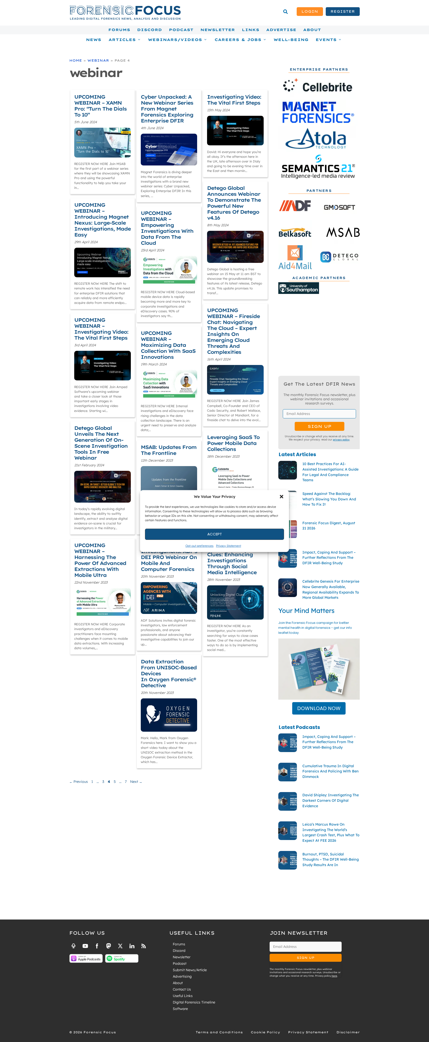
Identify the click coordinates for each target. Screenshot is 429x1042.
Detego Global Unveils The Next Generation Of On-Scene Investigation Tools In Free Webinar (101, 443)
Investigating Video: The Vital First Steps (234, 100)
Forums (119, 30)
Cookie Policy (265, 1032)
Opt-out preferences (199, 545)
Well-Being (291, 40)
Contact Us (182, 989)
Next (136, 781)
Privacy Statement (228, 545)
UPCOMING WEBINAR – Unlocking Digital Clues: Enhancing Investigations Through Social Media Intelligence (231, 554)
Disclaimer (348, 1032)
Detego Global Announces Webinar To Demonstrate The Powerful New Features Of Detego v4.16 (234, 203)
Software (180, 1008)
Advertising (182, 976)
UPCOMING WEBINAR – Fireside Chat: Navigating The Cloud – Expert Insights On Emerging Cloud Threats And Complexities (233, 331)
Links (250, 30)
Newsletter (217, 30)
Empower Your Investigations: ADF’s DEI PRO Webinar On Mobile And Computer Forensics (169, 557)
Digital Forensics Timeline (194, 1002)
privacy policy (341, 439)
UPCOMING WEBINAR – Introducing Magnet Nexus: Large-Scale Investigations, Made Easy (102, 220)
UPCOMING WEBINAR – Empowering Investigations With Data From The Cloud (167, 228)
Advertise (281, 30)
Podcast (181, 30)
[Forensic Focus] (125, 18)
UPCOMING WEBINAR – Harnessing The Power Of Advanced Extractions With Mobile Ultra (100, 560)
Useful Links (183, 996)
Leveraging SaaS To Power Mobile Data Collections (233, 443)
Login (309, 11)
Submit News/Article (190, 970)
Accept (214, 534)
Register (342, 11)
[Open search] (285, 11)
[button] (281, 496)
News (93, 40)
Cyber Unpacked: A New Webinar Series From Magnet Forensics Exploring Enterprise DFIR (167, 109)
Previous (78, 781)
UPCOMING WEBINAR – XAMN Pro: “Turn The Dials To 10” (100, 106)
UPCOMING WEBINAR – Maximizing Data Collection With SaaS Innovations (168, 345)
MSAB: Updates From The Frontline (168, 450)
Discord (149, 30)
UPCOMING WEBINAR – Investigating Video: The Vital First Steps (101, 329)
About (312, 30)
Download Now (319, 708)
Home (75, 60)
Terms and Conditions (219, 1032)
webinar (98, 60)
